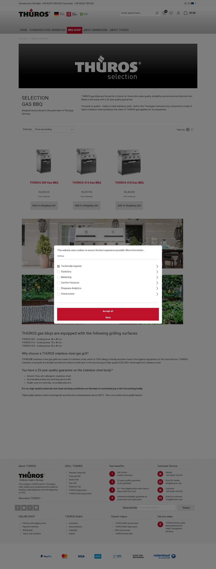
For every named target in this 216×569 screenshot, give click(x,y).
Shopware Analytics (71, 288)
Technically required (71, 266)
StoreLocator (68, 293)
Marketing (66, 277)
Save (108, 317)
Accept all (108, 311)
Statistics (66, 271)
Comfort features (70, 282)
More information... (135, 250)
